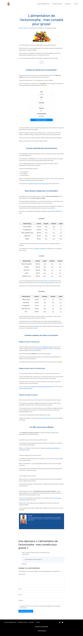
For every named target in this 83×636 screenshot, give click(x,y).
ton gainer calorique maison (25, 388)
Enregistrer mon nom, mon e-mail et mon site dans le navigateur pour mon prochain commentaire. (40, 606)
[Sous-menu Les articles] (34, 622)
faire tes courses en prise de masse (44, 418)
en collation (36, 326)
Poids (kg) (41, 102)
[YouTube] (62, 622)
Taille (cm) (41, 108)
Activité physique (41, 113)
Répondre (24, 564)
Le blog (25, 28)
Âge (41, 97)
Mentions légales (42, 630)
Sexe (41, 91)
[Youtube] (20, 527)
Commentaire (22, 574)
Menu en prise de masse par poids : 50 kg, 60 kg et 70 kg (36, 552)
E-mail (20, 594)
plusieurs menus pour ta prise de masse (38, 183)
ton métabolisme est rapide (46, 347)
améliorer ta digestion (40, 248)
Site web (20, 600)
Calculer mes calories (41, 120)
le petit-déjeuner (38, 348)
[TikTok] (60, 622)
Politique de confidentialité (41, 626)
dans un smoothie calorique (47, 282)
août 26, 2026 (25, 554)
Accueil (21, 28)
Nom (20, 589)
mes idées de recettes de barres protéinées (40, 386)
